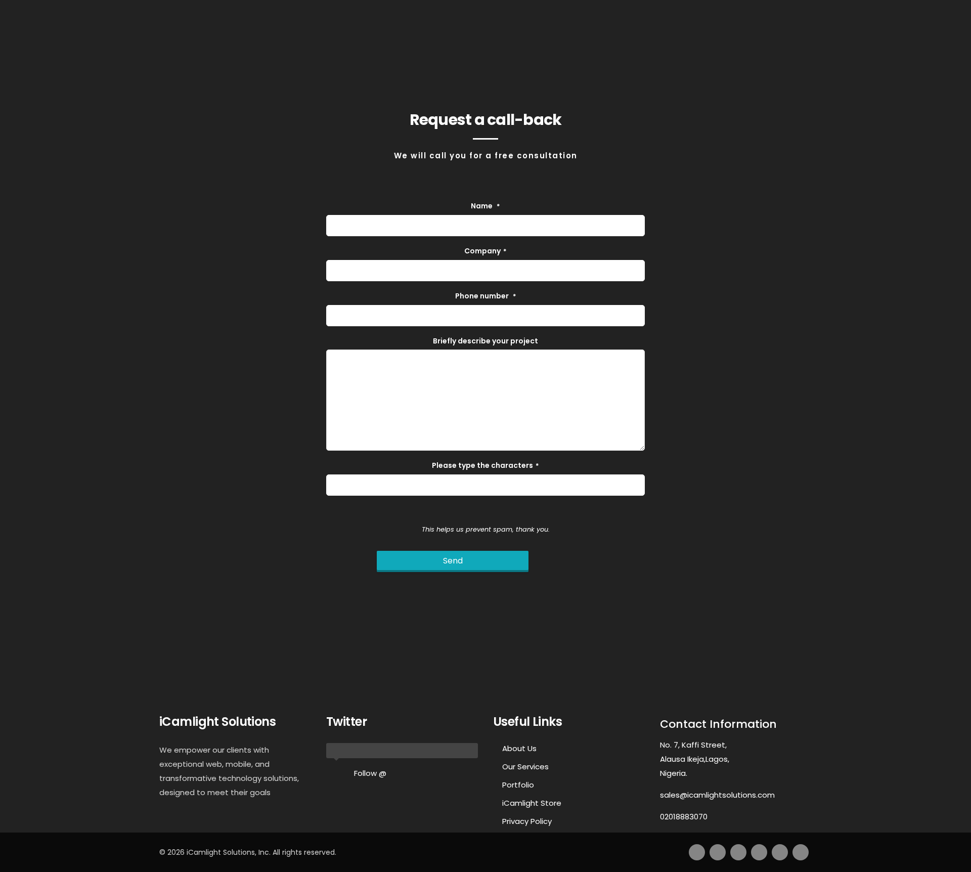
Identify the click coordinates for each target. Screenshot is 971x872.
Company (485, 251)
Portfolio (518, 784)
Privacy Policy (527, 821)
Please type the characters (485, 465)
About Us (519, 748)
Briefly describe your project (485, 341)
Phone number (485, 296)
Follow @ (370, 773)
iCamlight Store (531, 803)
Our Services (525, 766)
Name (485, 206)
